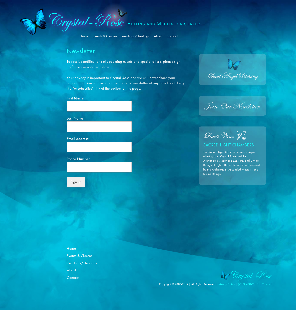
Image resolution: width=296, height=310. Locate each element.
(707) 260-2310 (248, 284)
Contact (172, 36)
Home (84, 36)
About (158, 36)
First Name (75, 98)
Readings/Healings (136, 36)
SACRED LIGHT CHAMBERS (228, 145)
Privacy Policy (226, 284)
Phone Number (78, 159)
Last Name (75, 118)
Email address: (78, 138)
